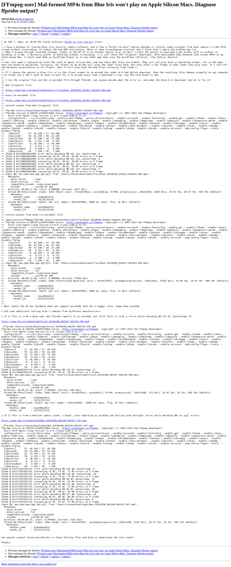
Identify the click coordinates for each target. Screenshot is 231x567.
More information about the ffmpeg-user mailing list (28, 564)
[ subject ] (55, 33)
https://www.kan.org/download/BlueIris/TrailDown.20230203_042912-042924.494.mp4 (58, 100)
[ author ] (66, 33)
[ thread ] (44, 33)
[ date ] (35, 33)
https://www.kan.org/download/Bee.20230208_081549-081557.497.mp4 (44, 420)
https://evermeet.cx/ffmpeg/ (84, 113)
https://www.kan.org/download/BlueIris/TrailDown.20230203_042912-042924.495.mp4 (58, 90)
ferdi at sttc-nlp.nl (78, 42)
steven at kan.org (24, 18)
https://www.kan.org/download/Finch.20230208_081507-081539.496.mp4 (45, 321)
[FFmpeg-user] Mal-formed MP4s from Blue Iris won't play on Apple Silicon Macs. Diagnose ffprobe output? (99, 27)
